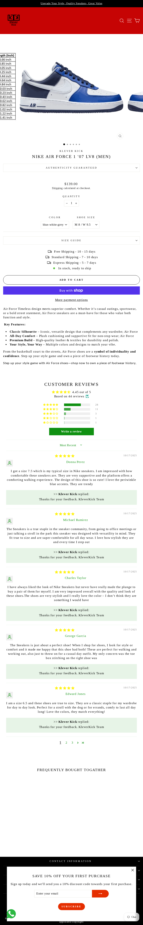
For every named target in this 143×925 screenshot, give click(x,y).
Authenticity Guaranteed (71, 167)
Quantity (72, 196)
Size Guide (71, 240)
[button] (51, 404)
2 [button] (66, 742)
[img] (64, 456)
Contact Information (71, 861)
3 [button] (72, 742)
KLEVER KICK (72, 151)
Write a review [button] (71, 431)
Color (55, 217)
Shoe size (86, 217)
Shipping (57, 188)
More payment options (71, 300)
